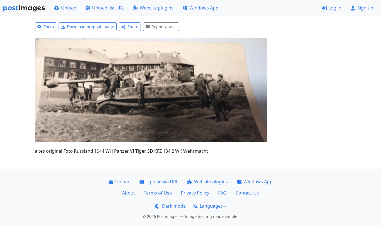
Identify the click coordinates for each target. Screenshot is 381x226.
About (128, 193)
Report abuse (164, 26)
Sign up (365, 8)
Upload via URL (108, 8)
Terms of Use (158, 193)
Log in (335, 8)
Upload (68, 8)
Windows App (203, 8)
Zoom (49, 26)
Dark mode (174, 206)
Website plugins (156, 8)
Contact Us (247, 193)
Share (132, 26)
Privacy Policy (195, 193)
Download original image (90, 26)
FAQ (222, 193)
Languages (211, 206)
